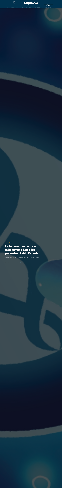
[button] (49, 4)
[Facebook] (47, 2)
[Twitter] (49, 2)
